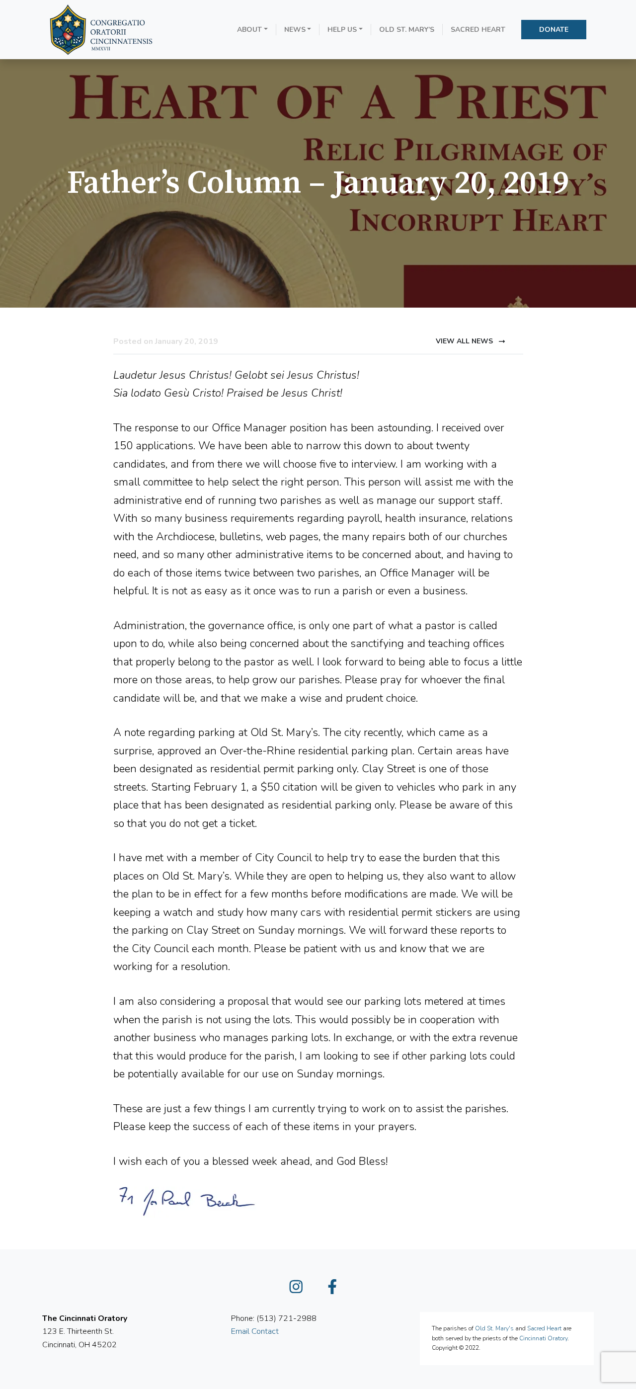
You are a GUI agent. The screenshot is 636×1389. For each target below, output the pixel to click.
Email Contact (255, 1331)
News (295, 29)
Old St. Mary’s (406, 29)
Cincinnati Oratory (543, 1338)
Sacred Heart (478, 29)
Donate (553, 29)
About (249, 29)
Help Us (342, 29)
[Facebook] (336, 1290)
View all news (465, 341)
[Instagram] (300, 1290)
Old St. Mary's (494, 1328)
